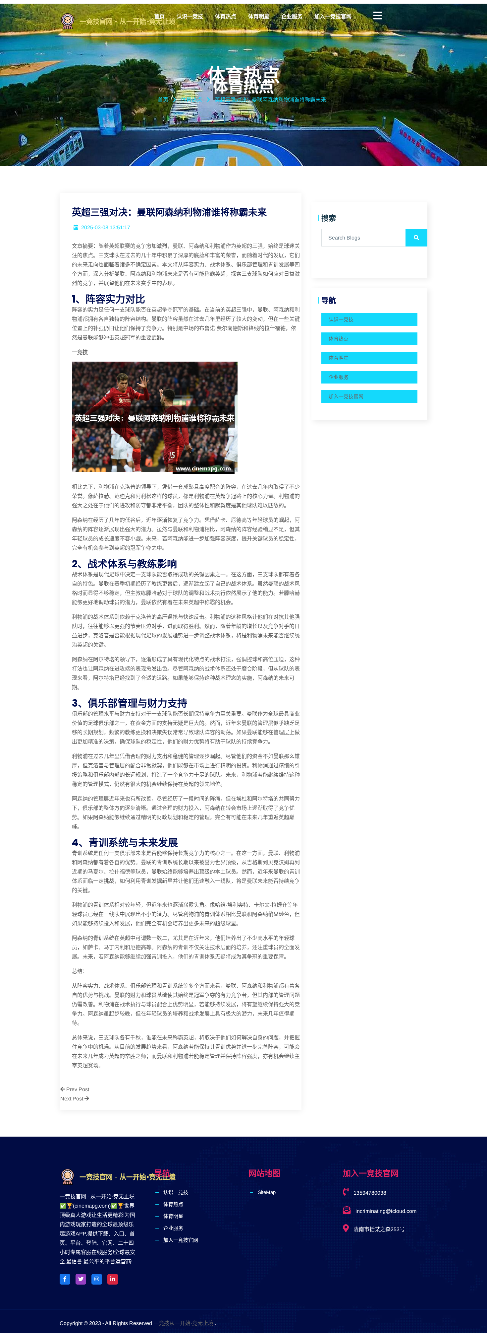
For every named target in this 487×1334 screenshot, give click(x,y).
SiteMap (267, 1192)
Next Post (72, 1098)
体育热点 (225, 16)
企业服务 (291, 16)
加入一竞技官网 (333, 16)
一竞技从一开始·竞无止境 (183, 1323)
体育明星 (258, 16)
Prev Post (77, 1089)
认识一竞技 (190, 16)
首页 (159, 16)
